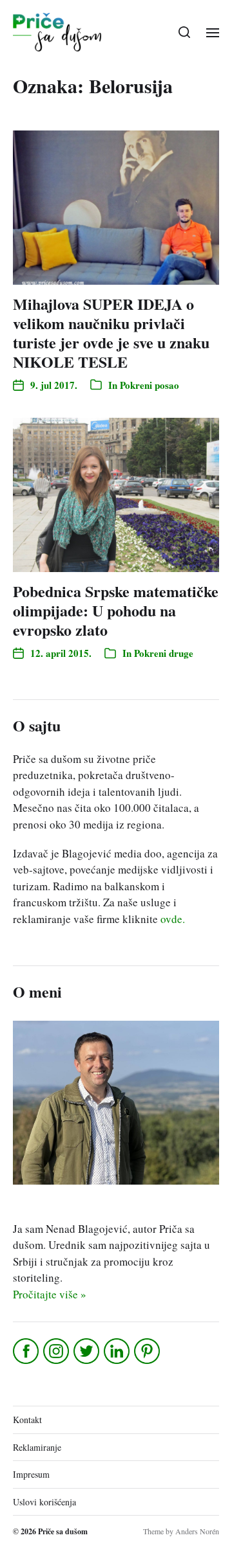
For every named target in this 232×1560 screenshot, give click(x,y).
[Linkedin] (117, 1351)
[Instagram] (57, 1351)
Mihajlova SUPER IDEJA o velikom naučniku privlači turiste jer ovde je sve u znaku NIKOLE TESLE (111, 332)
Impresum (31, 1474)
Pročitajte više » (49, 1294)
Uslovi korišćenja (44, 1502)
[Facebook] (27, 1351)
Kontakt (27, 1419)
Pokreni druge (163, 653)
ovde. (172, 918)
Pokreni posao (149, 385)
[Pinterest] (148, 1351)
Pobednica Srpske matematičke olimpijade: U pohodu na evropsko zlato (115, 610)
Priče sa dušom (63, 1531)
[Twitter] (87, 1351)
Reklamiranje (37, 1447)
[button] (184, 32)
